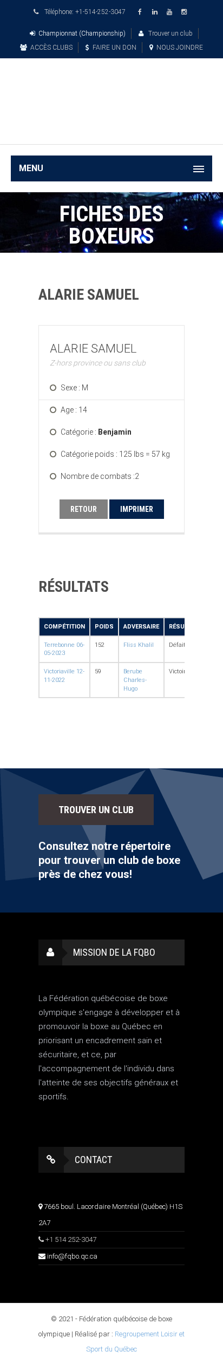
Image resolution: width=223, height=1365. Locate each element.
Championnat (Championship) (82, 33)
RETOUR (83, 509)
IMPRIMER (136, 509)
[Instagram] (185, 12)
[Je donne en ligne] (111, 128)
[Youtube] (171, 12)
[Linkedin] (156, 12)
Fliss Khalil (138, 644)
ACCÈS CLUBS (51, 47)
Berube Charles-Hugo (135, 680)
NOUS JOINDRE (179, 47)
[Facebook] (141, 12)
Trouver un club (170, 33)
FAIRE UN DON (114, 47)
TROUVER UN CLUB (96, 809)
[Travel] (111, 88)
